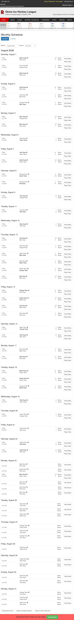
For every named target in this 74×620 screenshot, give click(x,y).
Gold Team (22, 87)
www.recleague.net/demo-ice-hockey (63, 14)
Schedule (5, 39)
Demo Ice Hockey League (20, 11)
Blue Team (22, 75)
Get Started (52, 617)
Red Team (23, 138)
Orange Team (23, 67)
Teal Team (22, 152)
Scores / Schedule (32, 20)
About (69, 20)
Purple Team (23, 268)
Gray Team (22, 60)
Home (3, 20)
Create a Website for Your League (53, 1)
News (12, 20)
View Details (67, 58)
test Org (2, 4)
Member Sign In (67, 5)
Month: (3, 45)
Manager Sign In (68, 1)
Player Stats (67, 61)
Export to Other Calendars (42, 611)
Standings (45, 20)
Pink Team (23, 335)
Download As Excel (7, 611)
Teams (19, 20)
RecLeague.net (5, 1)
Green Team (23, 140)
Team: (22, 45)
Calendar (13, 39)
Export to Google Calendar (24, 611)
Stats (54, 20)
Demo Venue (60, 59)
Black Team (23, 58)
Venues (62, 20)
